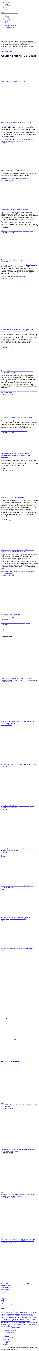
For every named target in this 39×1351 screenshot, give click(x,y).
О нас (6, 9)
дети (24, 1312)
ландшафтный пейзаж (12, 231)
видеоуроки (31, 391)
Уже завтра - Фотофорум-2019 (10, 615)
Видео (7, 4)
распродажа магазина (10, 1061)
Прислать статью (6, 51)
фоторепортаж (24, 1317)
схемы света (21, 139)
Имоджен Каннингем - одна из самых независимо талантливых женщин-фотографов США (17, 330)
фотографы (9, 1314)
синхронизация (17, 1312)
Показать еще (15, 1305)
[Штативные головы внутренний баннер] (19, 1014)
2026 (2, 1296)
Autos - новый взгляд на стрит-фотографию (15, 170)
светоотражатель (6, 1312)
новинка (3, 623)
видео (28, 1312)
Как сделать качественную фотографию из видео (16, 417)
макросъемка (5, 1322)
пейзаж (3, 231)
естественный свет (10, 141)
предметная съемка (20, 1316)
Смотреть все (5, 1289)
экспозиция (28, 571)
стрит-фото (19, 178)
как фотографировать (26, 231)
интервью (32, 1319)
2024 (2, 1300)
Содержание (9, 1337)
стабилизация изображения (10, 1321)
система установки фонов (15, 1319)
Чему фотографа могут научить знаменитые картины (19, 265)
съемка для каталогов (8, 391)
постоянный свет (6, 1326)
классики (4, 346)
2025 (2, 1298)
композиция (9, 276)
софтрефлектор (28, 1314)
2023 (2, 1301)
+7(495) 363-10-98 (10, 26)
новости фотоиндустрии (22, 623)
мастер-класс (10, 623)
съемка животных (24, 1321)
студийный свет (33, 1324)
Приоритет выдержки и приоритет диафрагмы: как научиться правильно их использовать (17, 550)
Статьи (7, 2)
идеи (11, 1322)
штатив (3, 468)
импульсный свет (6, 139)
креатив (11, 180)
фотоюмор (10, 1316)
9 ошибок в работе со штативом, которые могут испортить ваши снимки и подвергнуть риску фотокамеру (16, 455)
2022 (2, 1303)
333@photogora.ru (10, 27)
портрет (14, 139)
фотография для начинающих (10, 571)
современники (18, 1314)
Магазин (7, 6)
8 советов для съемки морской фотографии (14, 209)
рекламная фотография (8, 178)
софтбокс (4, 1324)
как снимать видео (21, 431)
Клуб (6, 7)
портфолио (19, 141)
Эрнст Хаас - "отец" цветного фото (12, 497)
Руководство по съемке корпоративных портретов (17, 122)
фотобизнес (32, 1317)
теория (3, 276)
